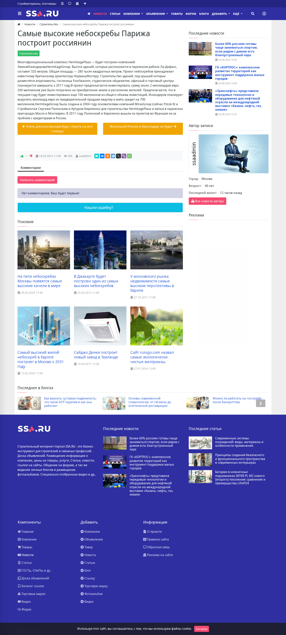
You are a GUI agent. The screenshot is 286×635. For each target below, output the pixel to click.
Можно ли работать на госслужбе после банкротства (237, 400)
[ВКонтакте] (102, 156)
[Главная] (89, 13)
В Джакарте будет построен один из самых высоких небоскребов (96, 281)
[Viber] (124, 156)
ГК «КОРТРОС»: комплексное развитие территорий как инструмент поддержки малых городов (239, 73)
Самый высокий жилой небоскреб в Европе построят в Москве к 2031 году (41, 359)
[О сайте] (63, 3)
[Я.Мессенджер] (96, 156)
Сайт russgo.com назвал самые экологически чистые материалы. (152, 357)
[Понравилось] (22, 156)
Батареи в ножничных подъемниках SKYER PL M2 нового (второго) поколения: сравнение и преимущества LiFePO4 (240, 477)
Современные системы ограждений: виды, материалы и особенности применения (239, 442)
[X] (118, 156)
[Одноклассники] (107, 156)
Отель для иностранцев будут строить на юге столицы (59, 128)
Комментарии (31, 168)
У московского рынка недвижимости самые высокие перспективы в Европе (152, 283)
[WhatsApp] (129, 156)
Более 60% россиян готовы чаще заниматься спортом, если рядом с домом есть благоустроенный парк (236, 49)
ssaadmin (85, 156)
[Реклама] (78, 3)
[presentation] (25, 403)
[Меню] (19, 13)
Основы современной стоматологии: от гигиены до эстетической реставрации (149, 402)
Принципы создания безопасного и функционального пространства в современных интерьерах (240, 458)
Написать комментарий (37, 180)
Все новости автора (209, 201)
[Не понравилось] (31, 156)
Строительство (28, 53)
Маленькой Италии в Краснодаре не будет (141, 126)
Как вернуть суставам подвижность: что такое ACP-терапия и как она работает (70, 402)
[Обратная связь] (70, 3)
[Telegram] (85, 3)
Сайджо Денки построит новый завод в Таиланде (96, 354)
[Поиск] (253, 13)
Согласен (201, 629)
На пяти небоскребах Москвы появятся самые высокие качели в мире (40, 281)
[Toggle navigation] (264, 13)
